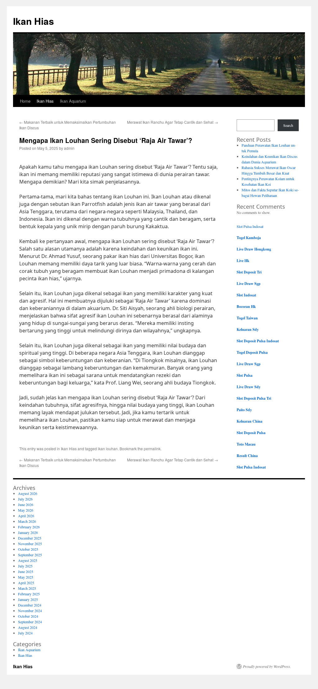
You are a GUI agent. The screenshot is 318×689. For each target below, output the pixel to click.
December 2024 (29, 604)
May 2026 (25, 510)
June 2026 (25, 504)
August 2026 (27, 493)
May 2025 (25, 577)
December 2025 (29, 538)
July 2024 (25, 632)
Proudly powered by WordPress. (267, 666)
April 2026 (26, 515)
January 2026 (28, 532)
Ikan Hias (33, 21)
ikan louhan (108, 448)
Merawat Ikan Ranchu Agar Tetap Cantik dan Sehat (172, 122)
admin (69, 148)
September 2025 (30, 554)
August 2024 (27, 627)
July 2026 (25, 498)
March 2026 (27, 521)
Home (25, 101)
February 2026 (29, 526)
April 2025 (26, 582)
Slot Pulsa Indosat (250, 226)
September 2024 (30, 621)
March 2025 (27, 588)
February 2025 (29, 593)
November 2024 (30, 610)
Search (288, 125)
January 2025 (28, 599)
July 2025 (25, 565)
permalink (152, 448)
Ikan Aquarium (73, 101)
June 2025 (25, 571)
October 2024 (28, 616)
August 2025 (27, 560)
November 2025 (30, 543)
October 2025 (28, 549)
